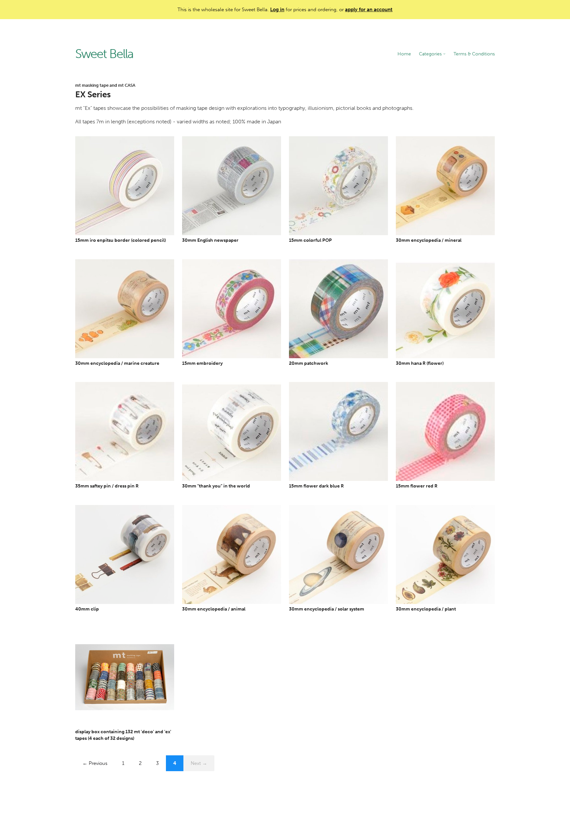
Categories (431, 54)
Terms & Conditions (474, 54)
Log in (277, 10)
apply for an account (369, 10)
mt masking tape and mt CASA (105, 85)
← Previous (95, 763)
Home (404, 54)
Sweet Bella (104, 54)
